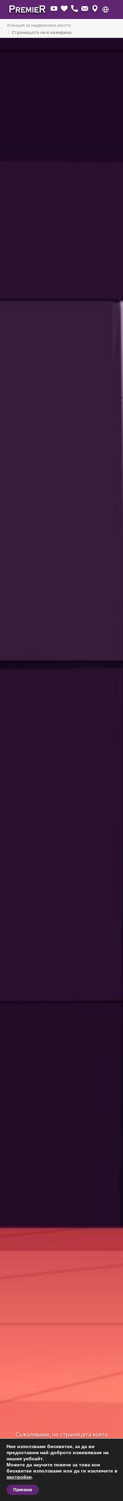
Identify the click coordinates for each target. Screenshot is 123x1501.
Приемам (22, 1490)
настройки (19, 1477)
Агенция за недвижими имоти (39, 25)
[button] (105, 9)
